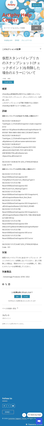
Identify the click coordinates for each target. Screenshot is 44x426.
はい (17, 296)
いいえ (26, 296)
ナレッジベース (27, 40)
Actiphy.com (8, 40)
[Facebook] (3, 284)
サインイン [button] (37, 5)
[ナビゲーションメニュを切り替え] (30, 5)
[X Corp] (6, 284)
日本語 (17, 40)
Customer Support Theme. (17, 418)
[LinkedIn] (9, 284)
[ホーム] (11, 13)
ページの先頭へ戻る (9, 308)
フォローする (8, 82)
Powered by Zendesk (35, 424)
